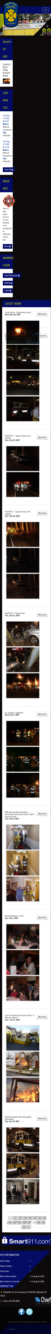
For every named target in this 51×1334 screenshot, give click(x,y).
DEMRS (7, 283)
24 (15, 1223)
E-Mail (7, 290)
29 (39, 1223)
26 (24, 1223)
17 (21, 1218)
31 (24, 1227)
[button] (47, 25)
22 (45, 1218)
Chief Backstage (11, 275)
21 (40, 1218)
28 (34, 1223)
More (6, 246)
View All (7, 169)
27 (29, 1223)
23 (10, 1223)
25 (19, 1223)
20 (35, 1218)
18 (25, 1218)
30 (43, 1223)
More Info (42, 314)
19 (30, 1218)
